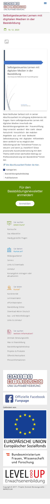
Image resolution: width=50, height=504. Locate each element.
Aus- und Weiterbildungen (18, 315)
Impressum (8, 489)
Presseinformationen (16, 360)
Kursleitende (12, 293)
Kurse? (18, 288)
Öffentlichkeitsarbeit (16, 355)
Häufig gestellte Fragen (17, 238)
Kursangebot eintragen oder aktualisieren (19, 274)
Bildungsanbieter (14, 256)
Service (10, 260)
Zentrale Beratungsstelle (18, 338)
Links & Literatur (14, 320)
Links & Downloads (15, 264)
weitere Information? (23, 332)
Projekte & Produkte (16, 351)
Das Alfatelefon (14, 233)
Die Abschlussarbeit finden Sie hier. (23, 165)
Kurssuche (12, 229)
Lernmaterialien (14, 298)
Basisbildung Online (16, 307)
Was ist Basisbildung (16, 342)
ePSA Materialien (14, 302)
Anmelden (25, 203)
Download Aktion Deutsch (18, 311)
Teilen (6, 41)
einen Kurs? (19, 223)
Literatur (11, 269)
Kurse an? (18, 250)
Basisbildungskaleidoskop (18, 346)
